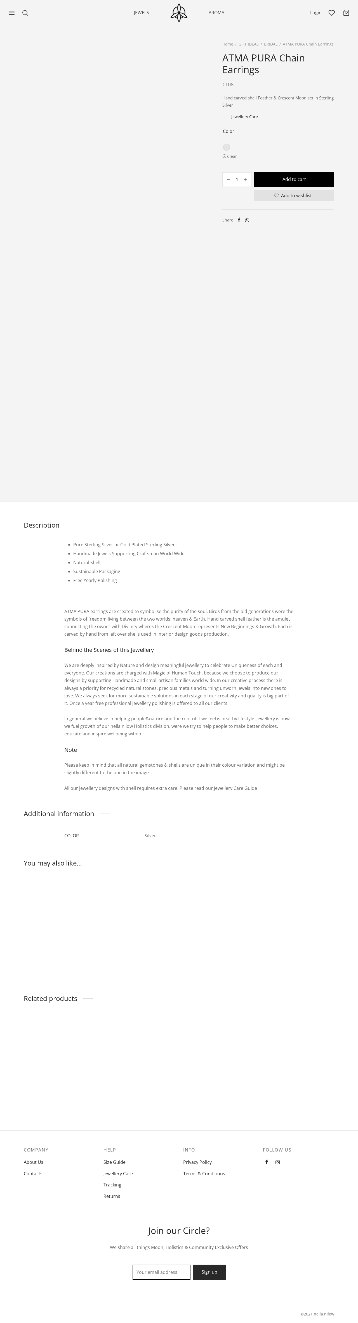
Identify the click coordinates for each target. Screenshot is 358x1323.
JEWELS (141, 12)
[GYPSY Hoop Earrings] (298, 1051)
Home (227, 44)
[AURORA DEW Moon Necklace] (298, 915)
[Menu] (11, 13)
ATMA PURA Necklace (205, 958)
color (228, 131)
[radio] (226, 147)
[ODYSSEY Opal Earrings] (139, 1051)
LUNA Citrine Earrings (206, 1094)
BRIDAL (270, 44)
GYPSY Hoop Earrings (285, 1094)
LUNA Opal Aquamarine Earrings (49, 1096)
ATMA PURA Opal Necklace (131, 958)
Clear (232, 156)
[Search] (25, 12)
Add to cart (294, 179)
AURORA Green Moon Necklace (46, 960)
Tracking (112, 1185)
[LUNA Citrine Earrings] (219, 1051)
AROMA (216, 12)
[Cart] (346, 12)
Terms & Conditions (204, 1174)
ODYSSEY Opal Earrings (127, 1094)
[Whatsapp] (247, 220)
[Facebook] (239, 220)
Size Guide (114, 1162)
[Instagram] (277, 1162)
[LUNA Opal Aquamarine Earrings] (59, 1051)
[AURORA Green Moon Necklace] (59, 915)
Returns (111, 1196)
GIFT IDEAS (249, 44)
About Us (33, 1162)
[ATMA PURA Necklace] (219, 915)
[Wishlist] (332, 12)
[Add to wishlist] (93, 957)
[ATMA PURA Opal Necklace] (139, 915)
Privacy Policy (197, 1162)
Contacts (33, 1174)
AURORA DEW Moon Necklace (294, 958)
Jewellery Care (244, 116)
